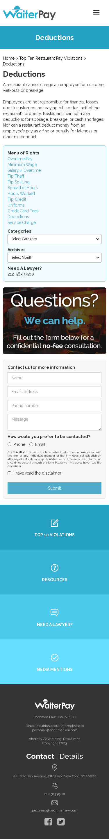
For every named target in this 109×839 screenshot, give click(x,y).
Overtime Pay (20, 158)
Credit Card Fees (23, 211)
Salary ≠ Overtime (24, 170)
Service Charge (22, 222)
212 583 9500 (54, 794)
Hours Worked (21, 193)
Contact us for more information (41, 367)
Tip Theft (16, 176)
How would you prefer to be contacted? (49, 436)
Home (9, 58)
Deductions (13, 64)
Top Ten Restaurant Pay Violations (51, 58)
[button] (96, 12)
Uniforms (16, 205)
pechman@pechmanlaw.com (54, 810)
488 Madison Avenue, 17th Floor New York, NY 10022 (54, 776)
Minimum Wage (22, 164)
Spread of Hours (23, 187)
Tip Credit (17, 199)
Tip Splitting (19, 182)
